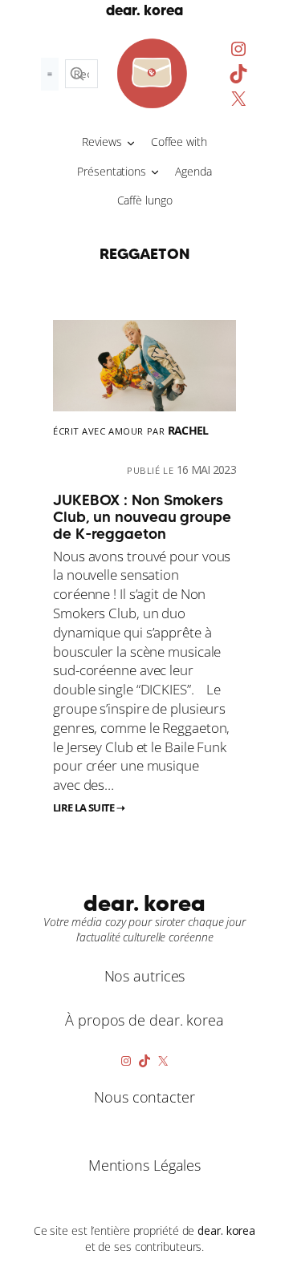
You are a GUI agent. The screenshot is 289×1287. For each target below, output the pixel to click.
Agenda (193, 171)
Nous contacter (144, 1097)
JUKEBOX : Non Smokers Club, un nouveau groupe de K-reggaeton (142, 517)
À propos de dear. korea (144, 1020)
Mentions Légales (144, 1165)
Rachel (188, 430)
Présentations (111, 171)
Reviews (101, 141)
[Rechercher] (77, 74)
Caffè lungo (145, 200)
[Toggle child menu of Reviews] (131, 141)
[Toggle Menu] (50, 74)
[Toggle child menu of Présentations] (155, 170)
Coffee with (179, 141)
